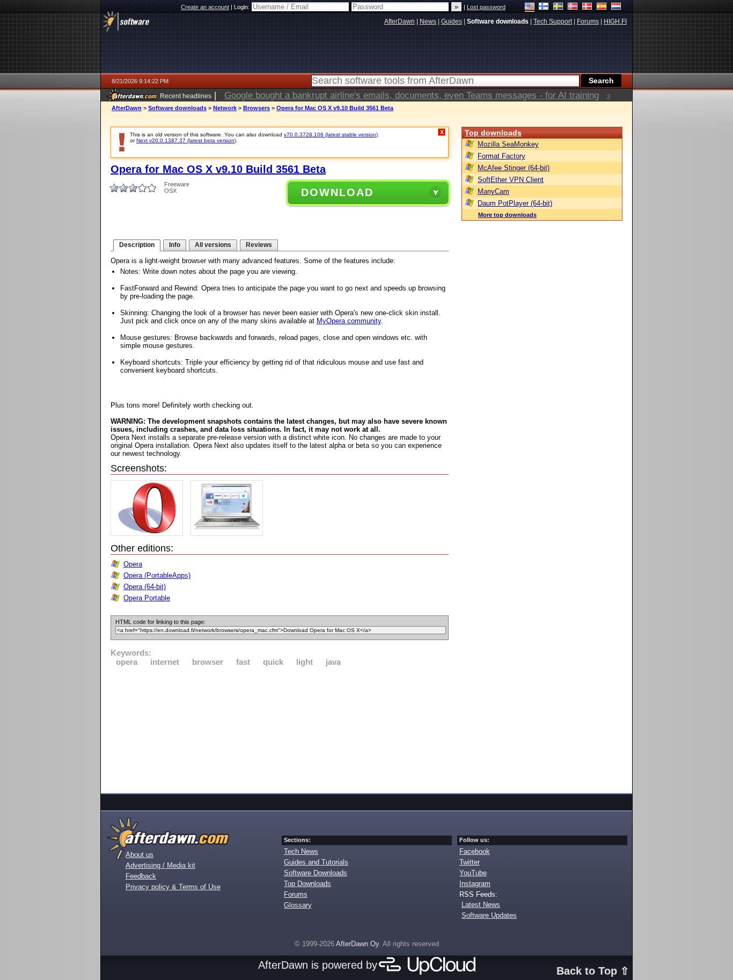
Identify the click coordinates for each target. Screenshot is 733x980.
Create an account (205, 7)
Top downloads (493, 132)
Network (225, 108)
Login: (242, 7)
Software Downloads (315, 873)
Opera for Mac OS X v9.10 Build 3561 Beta (334, 108)
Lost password (486, 7)
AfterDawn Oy (357, 944)
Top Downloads (307, 884)
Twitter (469, 862)
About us (139, 855)
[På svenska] (558, 7)
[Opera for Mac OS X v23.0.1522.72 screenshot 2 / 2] (229, 533)
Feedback (141, 876)
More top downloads (507, 215)
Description (137, 245)
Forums (295, 894)
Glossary (298, 905)
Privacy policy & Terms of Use (173, 887)
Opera (132, 564)
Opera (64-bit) (144, 587)
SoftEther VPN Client (511, 180)
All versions (213, 245)
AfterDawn (127, 108)
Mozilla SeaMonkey (508, 144)
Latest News (480, 905)
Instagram (474, 884)
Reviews (259, 245)
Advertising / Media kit (160, 865)
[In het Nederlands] (616, 7)
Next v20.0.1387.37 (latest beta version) (186, 140)
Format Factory (501, 156)
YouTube (473, 873)
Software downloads (177, 108)
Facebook (474, 851)
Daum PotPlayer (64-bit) (515, 203)
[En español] (602, 7)
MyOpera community (349, 321)
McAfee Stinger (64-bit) (513, 168)
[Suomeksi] (544, 7)
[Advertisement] (280, 728)
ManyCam (493, 191)
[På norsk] (573, 7)
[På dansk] (587, 7)
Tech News (301, 851)
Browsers (256, 108)
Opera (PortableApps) (156, 575)
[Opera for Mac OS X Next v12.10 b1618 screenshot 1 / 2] (149, 533)
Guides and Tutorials (316, 862)
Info (174, 245)
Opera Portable (146, 598)
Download (337, 192)
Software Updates (489, 915)
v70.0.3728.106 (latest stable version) (331, 134)
